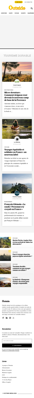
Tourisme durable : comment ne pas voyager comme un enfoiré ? (21, 268)
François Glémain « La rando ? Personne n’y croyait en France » (14, 206)
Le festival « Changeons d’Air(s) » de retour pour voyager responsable (21, 281)
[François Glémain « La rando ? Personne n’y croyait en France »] (17, 183)
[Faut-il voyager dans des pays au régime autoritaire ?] (5, 255)
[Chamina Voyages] (17, 195)
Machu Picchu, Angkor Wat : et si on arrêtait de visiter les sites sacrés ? (23, 242)
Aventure (4, 13)
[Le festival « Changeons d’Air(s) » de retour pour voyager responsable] (5, 281)
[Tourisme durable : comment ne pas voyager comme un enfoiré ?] (5, 268)
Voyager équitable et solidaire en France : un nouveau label (15, 152)
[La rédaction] (17, 141)
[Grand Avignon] (17, 84)
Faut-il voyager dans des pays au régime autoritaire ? (22, 255)
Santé (10, 13)
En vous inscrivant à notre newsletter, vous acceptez (15, 350)
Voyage (17, 13)
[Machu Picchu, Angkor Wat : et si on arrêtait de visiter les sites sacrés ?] (5, 242)
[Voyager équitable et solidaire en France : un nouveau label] (17, 129)
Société (23, 13)
